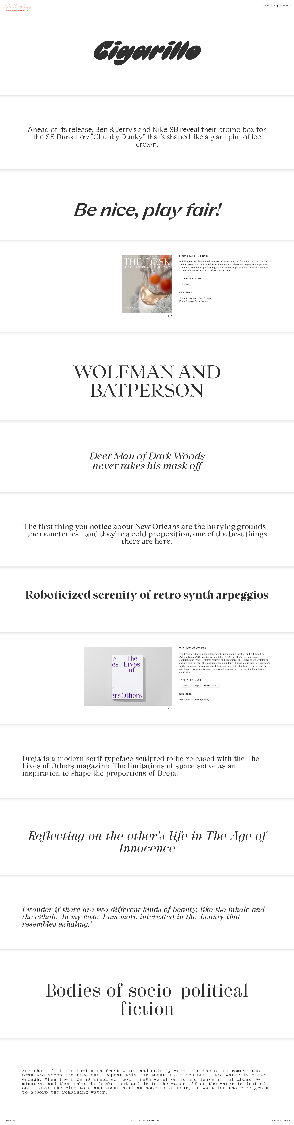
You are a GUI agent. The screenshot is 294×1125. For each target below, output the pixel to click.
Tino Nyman (204, 297)
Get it (183, 348)
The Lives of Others (192, 648)
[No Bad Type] (61, 7)
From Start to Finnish (194, 255)
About (285, 5)
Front (267, 5)
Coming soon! (147, 616)
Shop (276, 5)
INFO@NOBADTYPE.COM (148, 1120)
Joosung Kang (201, 699)
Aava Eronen (201, 300)
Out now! (147, 79)
